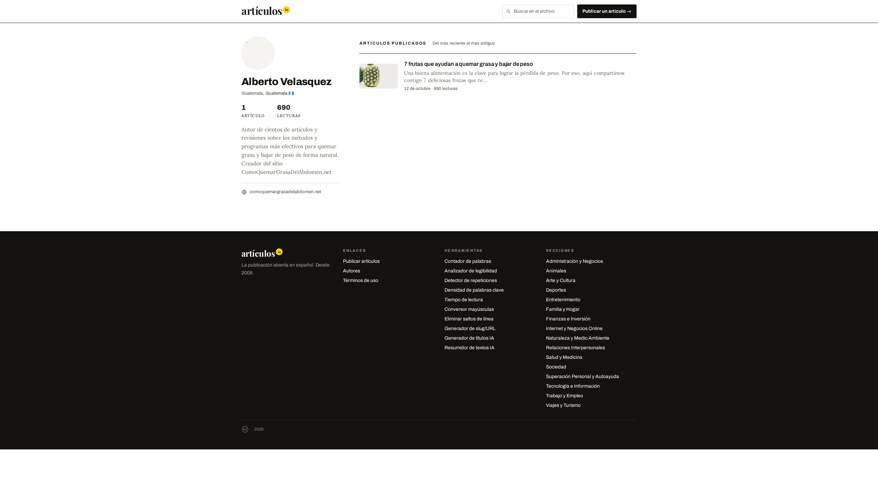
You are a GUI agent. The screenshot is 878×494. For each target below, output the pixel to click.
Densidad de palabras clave (474, 290)
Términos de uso (360, 280)
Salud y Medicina (564, 357)
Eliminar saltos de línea (469, 318)
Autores (351, 270)
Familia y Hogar (563, 309)
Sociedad (556, 366)
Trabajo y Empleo (564, 395)
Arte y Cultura (561, 280)
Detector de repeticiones (470, 280)
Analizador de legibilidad (470, 270)
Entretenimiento (563, 299)
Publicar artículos (361, 261)
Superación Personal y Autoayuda (582, 376)
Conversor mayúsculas (469, 309)
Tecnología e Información (573, 386)
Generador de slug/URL (470, 328)
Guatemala (276, 93)
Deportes (556, 290)
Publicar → (606, 11)
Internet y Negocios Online (574, 328)
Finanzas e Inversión (568, 318)
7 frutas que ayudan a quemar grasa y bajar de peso (468, 64)
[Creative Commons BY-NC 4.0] (245, 429)
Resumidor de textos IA (469, 347)
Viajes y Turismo (563, 405)
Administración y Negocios (574, 261)
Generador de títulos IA (469, 338)
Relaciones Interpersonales (575, 347)
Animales (556, 270)
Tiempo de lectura (463, 299)
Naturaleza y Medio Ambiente (577, 338)
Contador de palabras (467, 261)
